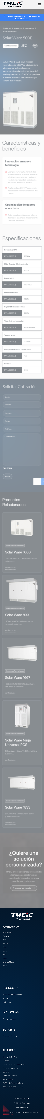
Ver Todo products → (27, 17)
